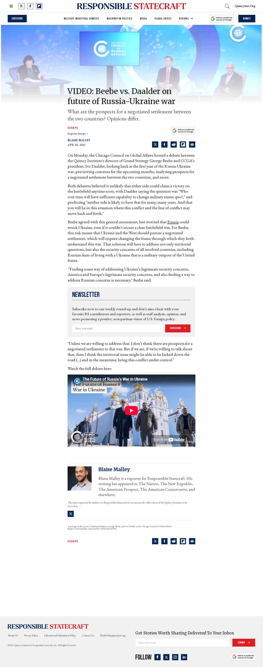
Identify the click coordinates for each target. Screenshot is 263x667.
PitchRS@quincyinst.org (112, 635)
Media (143, 18)
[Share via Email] (192, 144)
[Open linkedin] (184, 657)
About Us (13, 635)
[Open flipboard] (39, 6)
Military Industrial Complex (81, 18)
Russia (173, 222)
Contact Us (88, 635)
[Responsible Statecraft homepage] (48, 626)
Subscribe (17, 18)
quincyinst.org (245, 6)
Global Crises (163, 18)
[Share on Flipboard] (183, 144)
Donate (247, 18)
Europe (73, 128)
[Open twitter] (21, 6)
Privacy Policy (31, 635)
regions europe (77, 133)
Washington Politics (119, 18)
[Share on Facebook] (164, 144)
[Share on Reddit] (174, 144)
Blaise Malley (79, 140)
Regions (184, 18)
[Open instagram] (175, 657)
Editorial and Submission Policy (60, 635)
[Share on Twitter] (155, 144)
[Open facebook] (30, 6)
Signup (242, 642)
